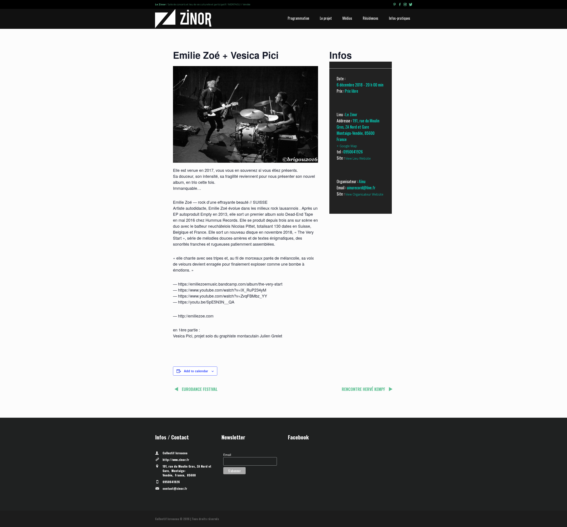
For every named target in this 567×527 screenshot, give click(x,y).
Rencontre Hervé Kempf (363, 389)
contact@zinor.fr (175, 488)
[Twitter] (410, 5)
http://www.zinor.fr (176, 459)
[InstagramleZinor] (405, 5)
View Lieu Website (358, 158)
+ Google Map (347, 146)
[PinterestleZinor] (394, 5)
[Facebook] (399, 5)
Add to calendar (196, 371)
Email (227, 454)
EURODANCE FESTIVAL (199, 389)
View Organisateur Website (364, 194)
